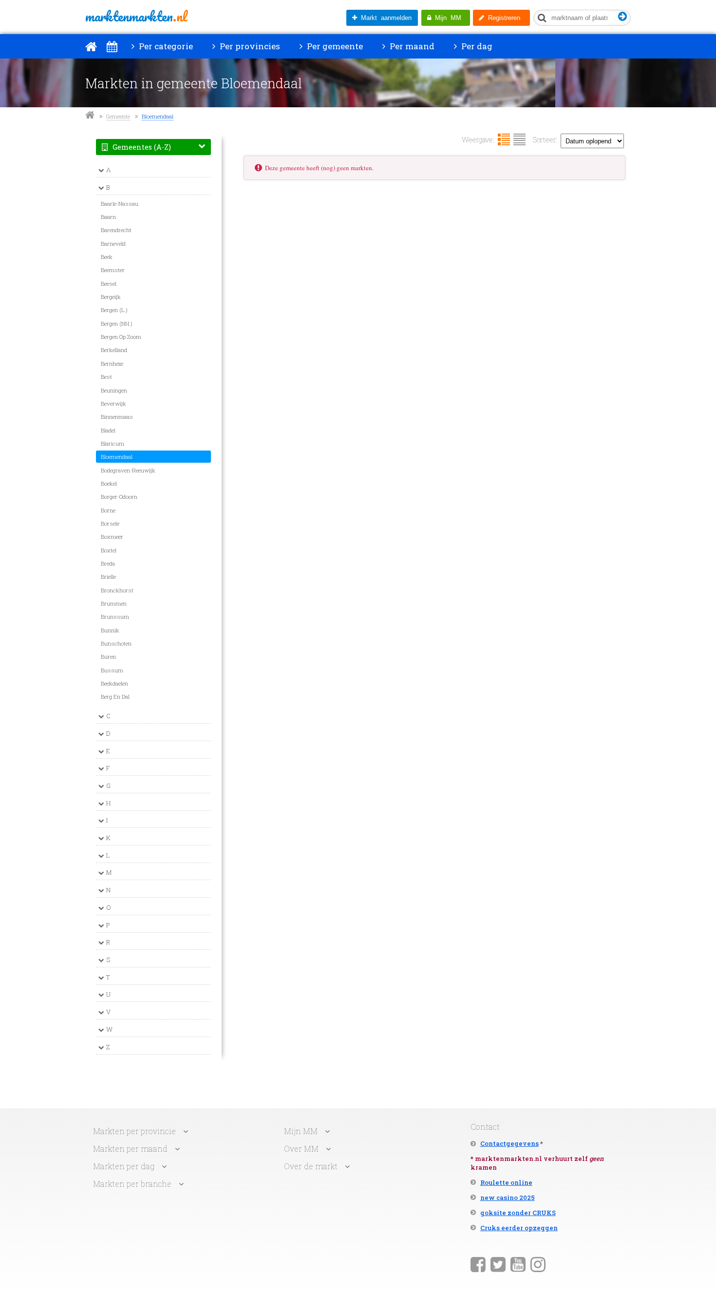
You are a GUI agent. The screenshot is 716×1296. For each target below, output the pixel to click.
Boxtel (108, 550)
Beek (107, 256)
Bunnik (110, 630)
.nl (136, 16)
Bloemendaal (157, 116)
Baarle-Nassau (119, 203)
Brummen (114, 603)
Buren (108, 656)
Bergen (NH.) (116, 323)
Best (106, 376)
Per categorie (165, 46)
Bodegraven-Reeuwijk (128, 470)
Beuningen (114, 390)
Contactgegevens (509, 1143)
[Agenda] (112, 46)
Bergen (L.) (114, 310)
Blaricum (112, 443)
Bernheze (112, 363)
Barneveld (113, 243)
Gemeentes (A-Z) (141, 147)
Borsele (110, 523)
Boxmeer (112, 536)
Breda (108, 563)
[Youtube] (518, 1264)
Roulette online (506, 1182)
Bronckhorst (117, 590)
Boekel (109, 483)
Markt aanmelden (384, 17)
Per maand (411, 46)
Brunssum (115, 616)
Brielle (108, 576)
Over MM (301, 1148)
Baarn (108, 216)
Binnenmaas (117, 416)
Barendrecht (116, 230)
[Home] (91, 46)
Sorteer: (545, 139)
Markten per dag (123, 1166)
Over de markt (311, 1166)
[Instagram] (538, 1264)
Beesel (108, 283)
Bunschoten (116, 643)
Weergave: (478, 139)
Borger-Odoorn (119, 496)
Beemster (113, 270)
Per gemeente (334, 46)
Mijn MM (446, 17)
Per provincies (249, 46)
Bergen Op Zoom (121, 336)
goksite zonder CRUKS (518, 1212)
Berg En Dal (115, 696)
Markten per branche (132, 1183)
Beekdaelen (114, 683)
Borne (108, 510)
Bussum (112, 670)
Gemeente (118, 116)
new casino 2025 (507, 1197)
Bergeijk (111, 296)
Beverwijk (113, 403)
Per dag (475, 46)
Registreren (502, 17)
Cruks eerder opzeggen (519, 1227)
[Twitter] (498, 1264)
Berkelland (114, 349)
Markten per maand (130, 1148)
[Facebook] (478, 1264)
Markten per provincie (134, 1131)
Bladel (108, 430)
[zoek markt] (622, 16)
